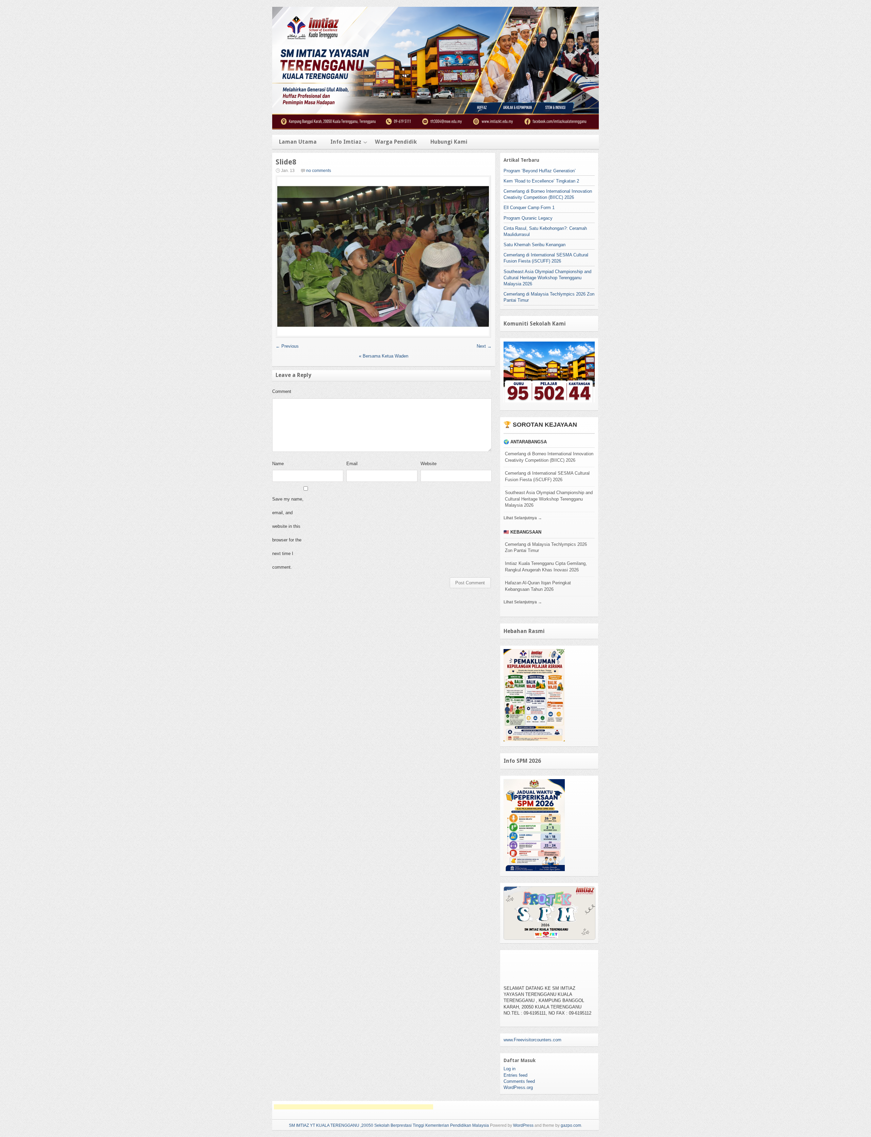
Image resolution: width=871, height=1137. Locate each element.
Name (278, 463)
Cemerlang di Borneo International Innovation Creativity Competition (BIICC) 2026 (549, 457)
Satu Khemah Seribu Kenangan (534, 244)
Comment (281, 391)
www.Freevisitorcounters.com (532, 1039)
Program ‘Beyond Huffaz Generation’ (540, 170)
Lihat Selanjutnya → (523, 518)
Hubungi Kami (448, 142)
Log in (509, 1068)
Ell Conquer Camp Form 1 (529, 207)
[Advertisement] (353, 1106)
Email (352, 463)
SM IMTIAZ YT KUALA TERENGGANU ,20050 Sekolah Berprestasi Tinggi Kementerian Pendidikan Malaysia (389, 1125)
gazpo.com (571, 1125)
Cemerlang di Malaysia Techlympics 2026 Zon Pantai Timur (546, 547)
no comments (318, 170)
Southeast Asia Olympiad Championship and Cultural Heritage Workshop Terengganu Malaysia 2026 (547, 277)
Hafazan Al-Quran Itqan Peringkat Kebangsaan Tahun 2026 (538, 586)
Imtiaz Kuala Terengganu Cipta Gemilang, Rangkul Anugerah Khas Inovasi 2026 (546, 566)
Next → (484, 346)
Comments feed (519, 1081)
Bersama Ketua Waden (383, 356)
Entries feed (515, 1075)
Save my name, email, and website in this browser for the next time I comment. (287, 533)
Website (429, 463)
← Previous (287, 346)
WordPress (523, 1125)
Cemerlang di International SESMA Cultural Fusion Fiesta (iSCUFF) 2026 (547, 476)
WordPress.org (518, 1087)
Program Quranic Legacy (528, 218)
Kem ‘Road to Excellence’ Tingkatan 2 (541, 181)
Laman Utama (298, 142)
